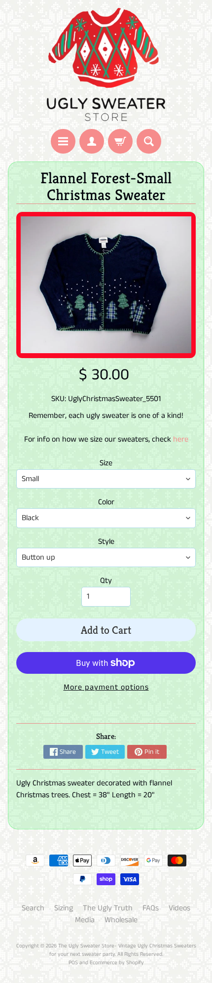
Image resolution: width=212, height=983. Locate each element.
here (180, 439)
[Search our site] (149, 141)
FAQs (150, 908)
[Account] (91, 141)
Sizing (63, 908)
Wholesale (121, 920)
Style (106, 541)
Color (106, 502)
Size (106, 463)
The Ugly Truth (108, 908)
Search (33, 908)
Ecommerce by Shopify (117, 963)
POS (73, 963)
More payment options (106, 687)
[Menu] (63, 141)
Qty (106, 580)
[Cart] (120, 141)
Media (85, 920)
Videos (179, 908)
